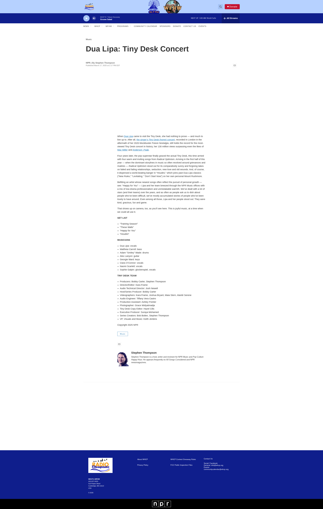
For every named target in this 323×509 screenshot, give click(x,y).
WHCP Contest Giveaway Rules (183, 459)
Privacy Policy (142, 465)
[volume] (94, 18)
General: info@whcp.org (213, 465)
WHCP (97, 26)
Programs (122, 26)
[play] (86, 18)
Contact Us (189, 26)
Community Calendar (145, 26)
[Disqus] (161, 416)
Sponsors (165, 26)
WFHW (109, 26)
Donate (233, 6)
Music (89, 39)
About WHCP (142, 459)
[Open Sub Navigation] (91, 26)
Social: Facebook (211, 463)
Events (202, 26)
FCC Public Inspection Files (181, 465)
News (86, 26)
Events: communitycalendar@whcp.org (216, 468)
